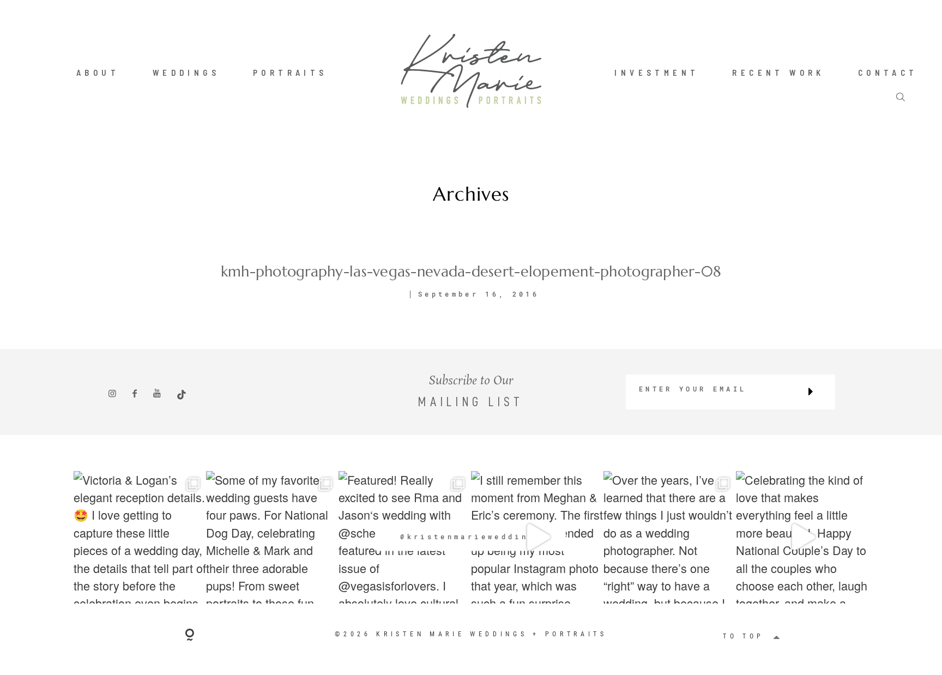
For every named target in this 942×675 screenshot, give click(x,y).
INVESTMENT (656, 72)
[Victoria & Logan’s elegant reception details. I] (140, 537)
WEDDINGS (186, 72)
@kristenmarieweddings (470, 536)
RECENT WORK (778, 72)
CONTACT (888, 72)
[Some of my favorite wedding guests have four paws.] (272, 537)
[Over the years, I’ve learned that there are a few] (669, 537)
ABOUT (97, 72)
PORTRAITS (290, 72)
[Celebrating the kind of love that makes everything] (802, 537)
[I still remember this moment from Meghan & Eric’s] (537, 537)
